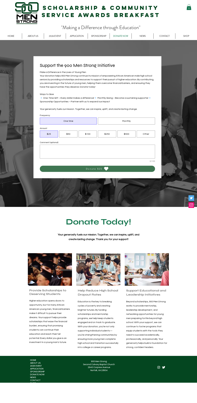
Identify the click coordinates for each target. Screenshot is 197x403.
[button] (188, 7)
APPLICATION (36, 368)
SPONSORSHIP (37, 371)
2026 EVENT (36, 365)
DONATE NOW (37, 374)
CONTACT (35, 380)
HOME (33, 360)
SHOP (33, 383)
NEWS (33, 377)
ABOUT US (35, 363)
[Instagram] (191, 205)
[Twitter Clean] (163, 367)
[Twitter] (191, 198)
